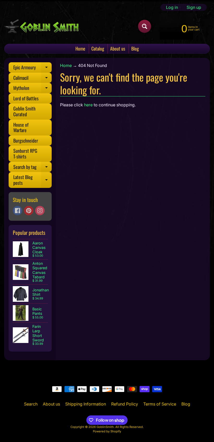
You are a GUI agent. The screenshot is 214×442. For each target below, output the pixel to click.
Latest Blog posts (32, 180)
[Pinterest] (28, 210)
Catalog (97, 48)
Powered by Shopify (107, 431)
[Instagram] (40, 210)
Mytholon (32, 88)
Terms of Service (159, 404)
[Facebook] (17, 210)
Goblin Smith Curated (24, 111)
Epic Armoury (32, 68)
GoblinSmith (105, 427)
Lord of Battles (26, 98)
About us (117, 48)
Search (31, 404)
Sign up (194, 7)
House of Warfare (20, 127)
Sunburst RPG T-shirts (25, 153)
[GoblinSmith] (41, 26)
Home (80, 48)
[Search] (144, 26)
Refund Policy (124, 404)
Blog (135, 48)
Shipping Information (85, 404)
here (88, 104)
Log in (172, 7)
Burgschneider (25, 140)
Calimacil (32, 78)
